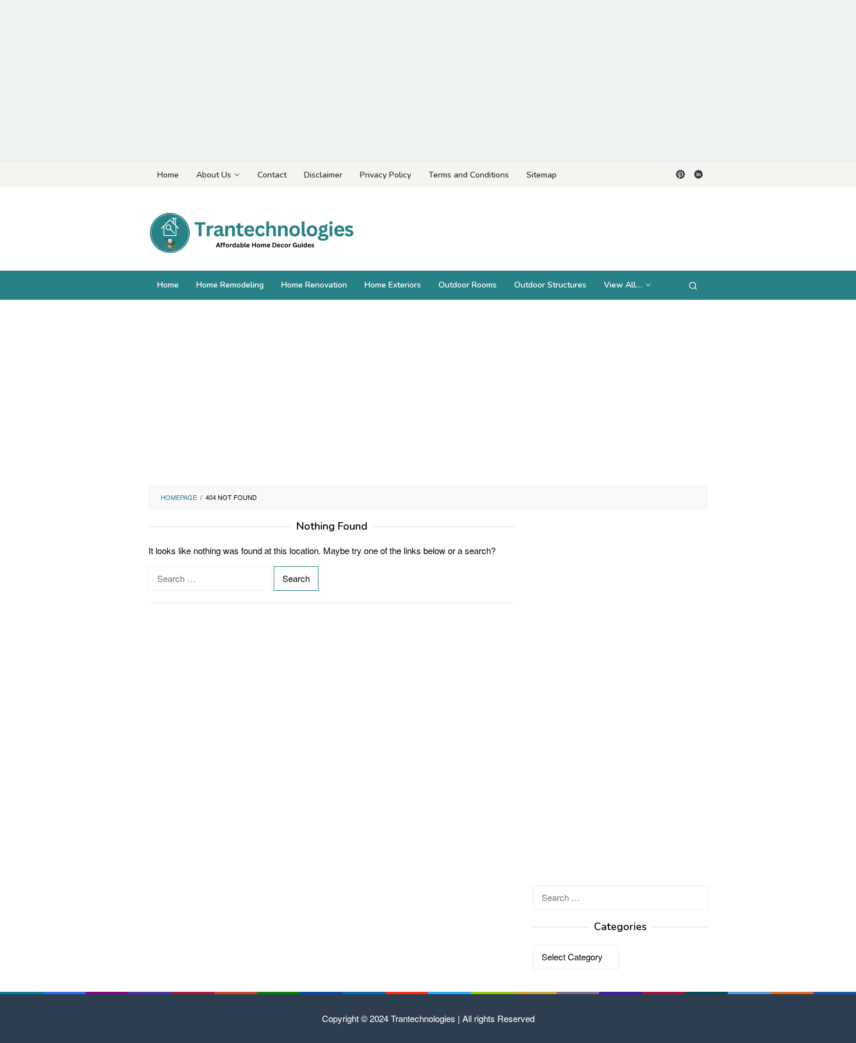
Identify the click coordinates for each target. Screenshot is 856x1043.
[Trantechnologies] (250, 232)
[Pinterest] (680, 175)
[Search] (693, 285)
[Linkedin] (698, 175)
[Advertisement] (428, 81)
